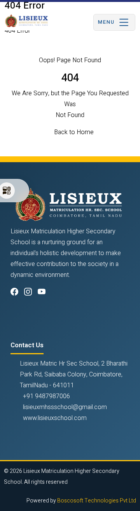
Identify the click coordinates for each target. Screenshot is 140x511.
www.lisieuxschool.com (55, 418)
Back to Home (74, 132)
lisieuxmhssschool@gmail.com (65, 407)
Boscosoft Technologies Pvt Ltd (96, 501)
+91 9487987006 (46, 396)
